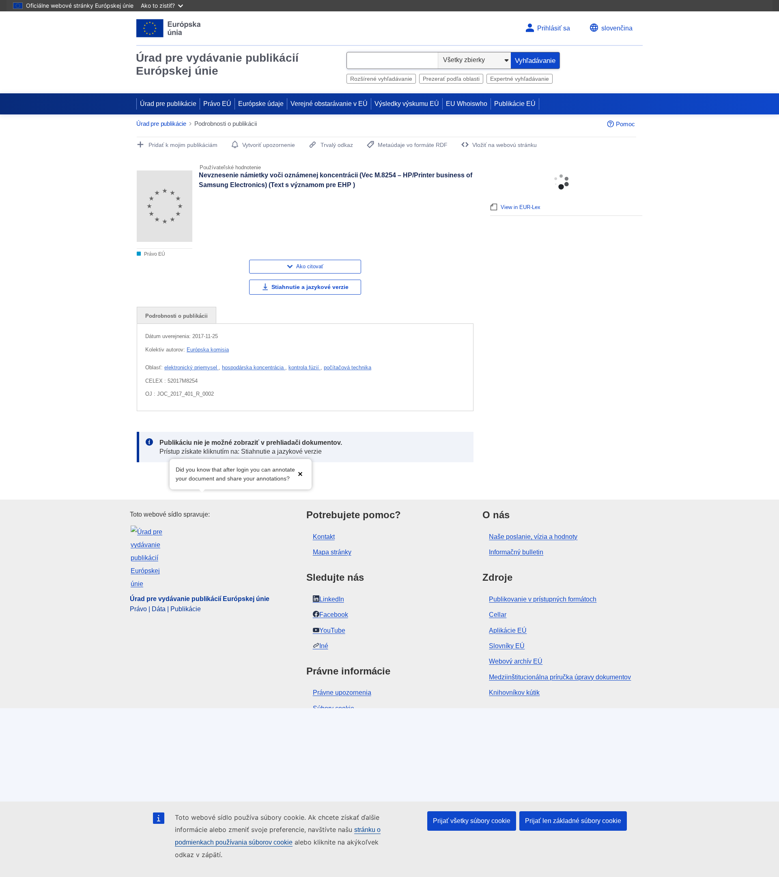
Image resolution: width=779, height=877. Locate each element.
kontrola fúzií (304, 367)
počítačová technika (347, 367)
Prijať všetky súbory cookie (471, 820)
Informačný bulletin (516, 552)
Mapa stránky (332, 552)
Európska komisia (208, 350)
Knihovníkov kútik (514, 692)
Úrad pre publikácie (168, 103)
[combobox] (392, 60)
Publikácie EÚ (515, 103)
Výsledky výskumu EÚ (406, 103)
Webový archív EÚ (515, 661)
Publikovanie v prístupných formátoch (542, 599)
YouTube (332, 630)
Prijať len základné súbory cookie (573, 820)
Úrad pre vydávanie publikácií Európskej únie (217, 64)
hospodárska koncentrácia (253, 367)
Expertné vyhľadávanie (519, 78)
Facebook (333, 614)
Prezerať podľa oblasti (451, 78)
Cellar (497, 614)
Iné (323, 645)
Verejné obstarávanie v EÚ (329, 103)
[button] (300, 473)
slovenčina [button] (617, 28)
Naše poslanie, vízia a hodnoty (533, 536)
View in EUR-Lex (520, 207)
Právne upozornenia (342, 692)
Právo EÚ (217, 103)
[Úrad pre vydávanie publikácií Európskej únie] (168, 28)
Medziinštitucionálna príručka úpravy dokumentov (560, 677)
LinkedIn (331, 599)
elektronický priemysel (191, 367)
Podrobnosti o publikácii (176, 316)
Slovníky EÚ (507, 645)
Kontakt (324, 536)
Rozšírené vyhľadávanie (381, 78)
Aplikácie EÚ (508, 630)
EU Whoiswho (466, 103)
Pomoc (625, 124)
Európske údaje (261, 103)
